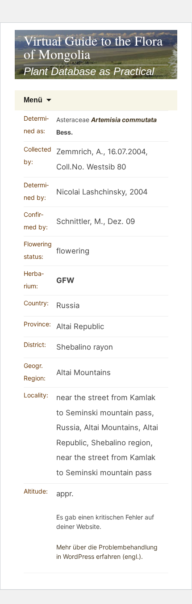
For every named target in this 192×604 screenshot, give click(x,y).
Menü (33, 100)
